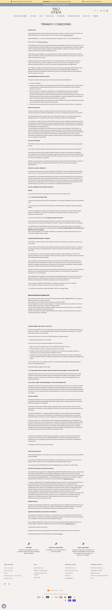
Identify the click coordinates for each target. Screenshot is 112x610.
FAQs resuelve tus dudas (71, 570)
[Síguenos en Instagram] (5, 584)
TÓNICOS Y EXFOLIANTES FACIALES (99, 575)
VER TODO (33, 16)
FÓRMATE (95, 16)
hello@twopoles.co (70, 524)
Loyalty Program (8, 578)
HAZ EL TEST (86, 16)
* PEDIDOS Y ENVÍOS (70, 568)
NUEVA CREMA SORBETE (20, 16)
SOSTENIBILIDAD (69, 578)
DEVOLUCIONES (69, 573)
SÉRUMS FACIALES (95, 573)
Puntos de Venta (8, 570)
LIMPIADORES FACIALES (96, 570)
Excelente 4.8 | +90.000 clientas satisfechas (61, 1)
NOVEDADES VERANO (74, 16)
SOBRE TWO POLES (38, 568)
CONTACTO (68, 575)
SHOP (41, 16)
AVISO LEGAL (37, 577)
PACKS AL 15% (50, 16)
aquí (67, 4)
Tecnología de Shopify (63, 594)
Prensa (6, 573)
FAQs (92, 578)
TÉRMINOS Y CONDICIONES (40, 570)
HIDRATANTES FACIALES (97, 568)
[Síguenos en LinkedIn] (9, 584)
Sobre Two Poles (8, 568)
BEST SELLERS (61, 16)
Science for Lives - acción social (12, 575)
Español (95, 10)
